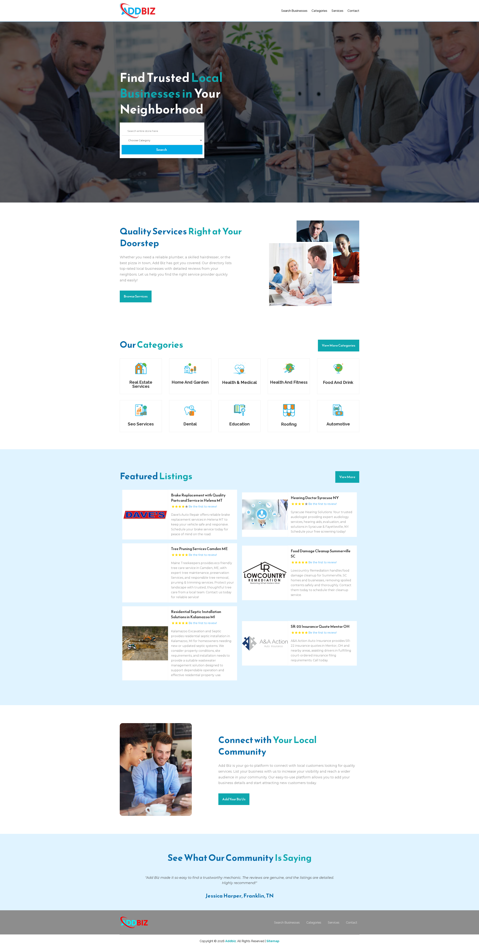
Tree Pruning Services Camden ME (199, 549)
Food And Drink (338, 382)
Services (337, 11)
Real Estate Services (140, 384)
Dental (190, 424)
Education (239, 424)
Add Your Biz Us (233, 799)
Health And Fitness (289, 382)
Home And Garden (190, 382)
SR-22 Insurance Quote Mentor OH (320, 626)
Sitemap (272, 941)
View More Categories (338, 345)
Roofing (289, 424)
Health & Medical (239, 382)
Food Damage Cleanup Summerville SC (320, 553)
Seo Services (141, 424)
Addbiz (230, 941)
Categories (319, 11)
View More (347, 476)
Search (161, 149)
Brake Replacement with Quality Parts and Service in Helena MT (198, 497)
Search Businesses (294, 11)
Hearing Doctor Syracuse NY (315, 498)
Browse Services (136, 296)
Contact (353, 11)
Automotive (338, 424)
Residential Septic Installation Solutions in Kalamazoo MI (196, 614)
